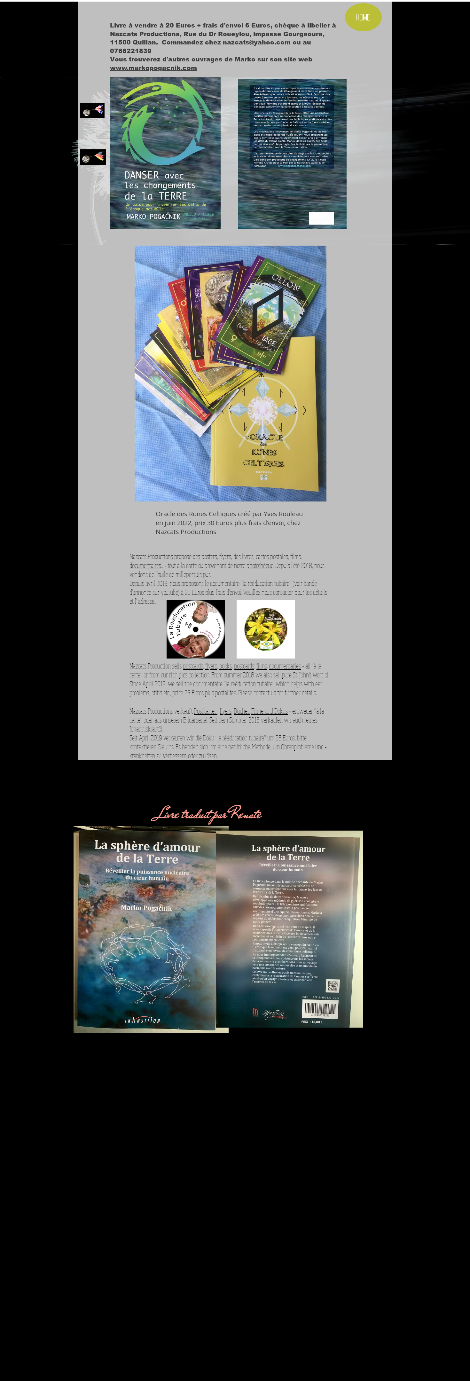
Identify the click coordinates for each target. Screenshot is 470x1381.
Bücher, (242, 710)
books (225, 665)
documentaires (145, 565)
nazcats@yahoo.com (257, 42)
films (295, 556)
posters (209, 556)
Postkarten (205, 710)
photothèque (260, 565)
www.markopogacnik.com (153, 68)
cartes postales (272, 556)
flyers (225, 556)
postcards (193, 665)
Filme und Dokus (269, 710)
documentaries (285, 665)
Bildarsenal (195, 719)
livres (248, 556)
